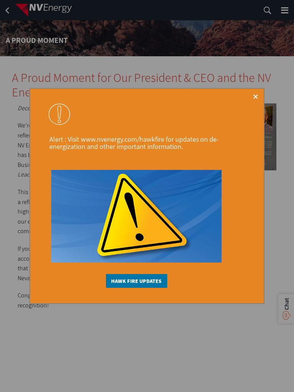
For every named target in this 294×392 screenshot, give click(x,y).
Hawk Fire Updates (136, 281)
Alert (57, 139)
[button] (255, 97)
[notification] (59, 114)
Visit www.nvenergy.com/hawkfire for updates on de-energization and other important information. (134, 143)
